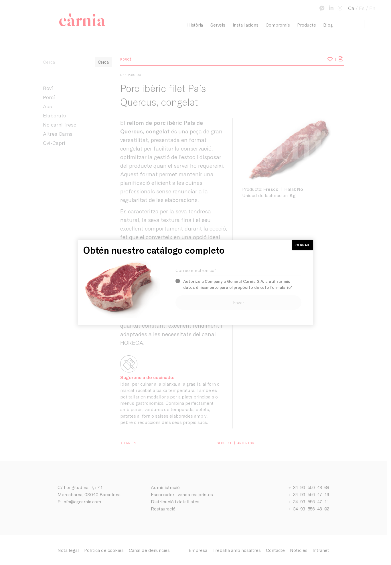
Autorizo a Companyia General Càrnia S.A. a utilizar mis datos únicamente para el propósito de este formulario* (237, 284)
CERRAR (302, 245)
